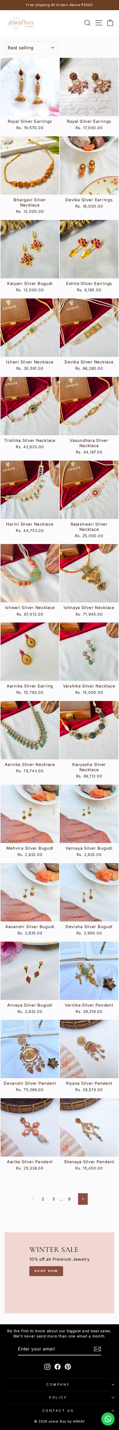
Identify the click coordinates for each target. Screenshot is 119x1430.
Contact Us (58, 1411)
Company (58, 1384)
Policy (58, 1397)
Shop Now (46, 1271)
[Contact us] (108, 1419)
